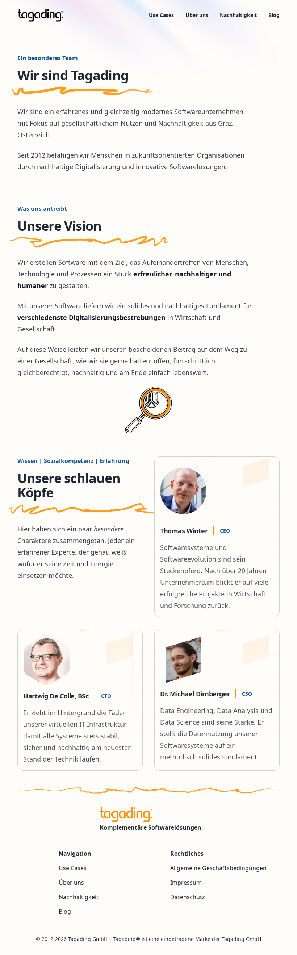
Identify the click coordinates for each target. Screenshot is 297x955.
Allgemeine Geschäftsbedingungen (218, 868)
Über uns (196, 15)
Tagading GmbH (88, 938)
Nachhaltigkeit (238, 15)
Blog (274, 15)
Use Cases (161, 15)
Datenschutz (187, 897)
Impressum (186, 883)
